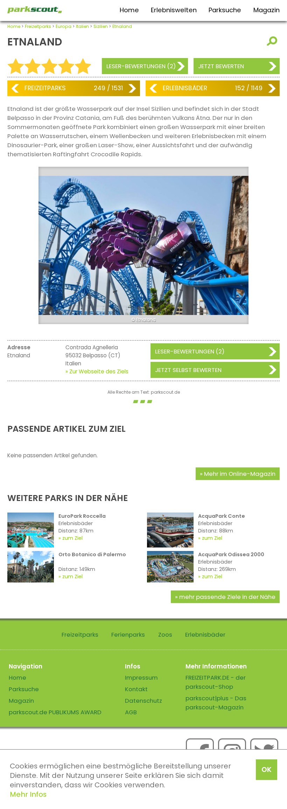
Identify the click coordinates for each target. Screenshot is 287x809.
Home (129, 10)
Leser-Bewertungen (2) (141, 66)
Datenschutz (143, 700)
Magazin (266, 10)
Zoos (165, 634)
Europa (63, 26)
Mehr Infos (28, 794)
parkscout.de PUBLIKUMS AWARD (55, 712)
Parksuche (225, 10)
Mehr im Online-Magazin (239, 474)
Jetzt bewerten (221, 66)
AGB (131, 712)
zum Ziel (72, 538)
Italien (82, 26)
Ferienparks (128, 634)
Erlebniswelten (174, 10)
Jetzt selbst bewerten (188, 370)
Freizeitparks (38, 26)
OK (266, 769)
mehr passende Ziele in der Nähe (227, 597)
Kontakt (136, 689)
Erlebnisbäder (185, 88)
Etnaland (122, 26)
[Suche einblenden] (273, 41)
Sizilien (100, 26)
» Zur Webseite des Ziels (96, 371)
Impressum (141, 677)
